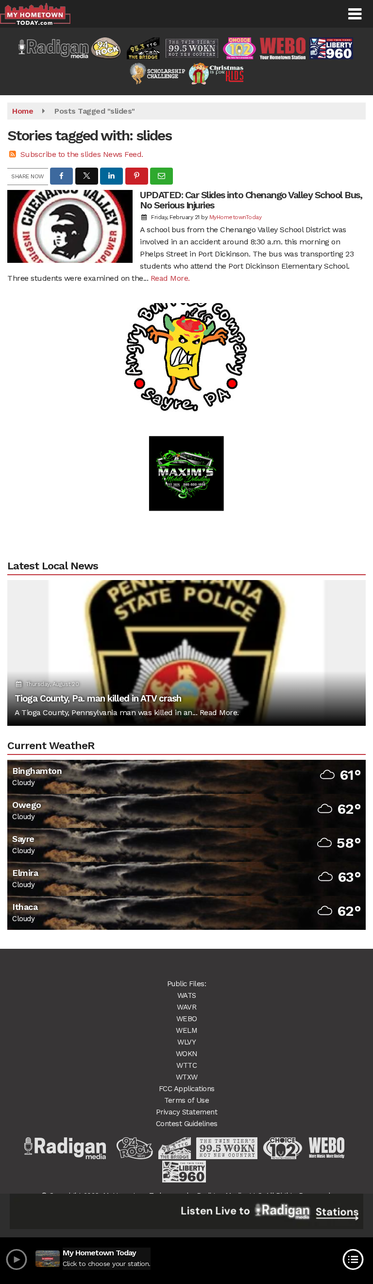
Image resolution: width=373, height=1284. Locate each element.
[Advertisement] (186, 333)
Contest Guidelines (187, 1123)
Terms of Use (186, 1100)
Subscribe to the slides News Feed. (81, 154)
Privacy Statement (187, 1112)
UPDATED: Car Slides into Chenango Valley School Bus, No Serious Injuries (251, 200)
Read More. (170, 278)
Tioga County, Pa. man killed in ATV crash (98, 698)
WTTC (186, 1065)
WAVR (186, 1007)
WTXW (187, 1077)
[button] (355, 14)
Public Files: (186, 983)
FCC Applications (187, 1088)
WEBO (186, 1018)
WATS (186, 995)
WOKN (187, 1053)
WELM (186, 1030)
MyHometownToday (235, 217)
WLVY (186, 1042)
